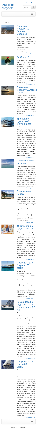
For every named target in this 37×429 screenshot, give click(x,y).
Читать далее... (31, 53)
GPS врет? (23, 57)
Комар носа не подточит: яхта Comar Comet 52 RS (26, 305)
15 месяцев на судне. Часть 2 (25, 227)
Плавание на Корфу (24, 192)
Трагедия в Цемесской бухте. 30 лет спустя (24, 122)
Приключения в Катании (25, 162)
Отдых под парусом (8, 6)
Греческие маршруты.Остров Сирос (27, 89)
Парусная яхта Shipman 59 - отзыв (25, 265)
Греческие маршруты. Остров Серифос (23, 29)
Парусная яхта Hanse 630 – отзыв (25, 364)
